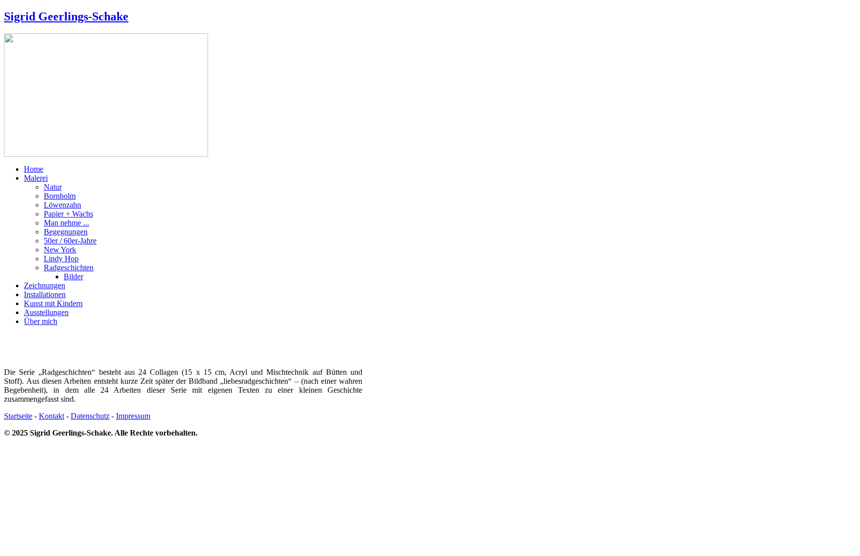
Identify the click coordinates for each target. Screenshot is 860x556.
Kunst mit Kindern (53, 303)
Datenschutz (90, 416)
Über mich (40, 321)
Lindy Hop (61, 258)
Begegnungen (66, 231)
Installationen (45, 294)
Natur (53, 187)
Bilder (73, 276)
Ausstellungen (46, 312)
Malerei (36, 178)
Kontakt (51, 416)
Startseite (18, 416)
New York (60, 249)
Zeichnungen (44, 285)
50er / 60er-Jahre (70, 240)
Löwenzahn (62, 205)
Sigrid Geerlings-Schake (66, 16)
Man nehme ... (66, 223)
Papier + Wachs (68, 214)
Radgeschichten (69, 267)
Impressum (133, 416)
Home (33, 169)
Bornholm (60, 196)
